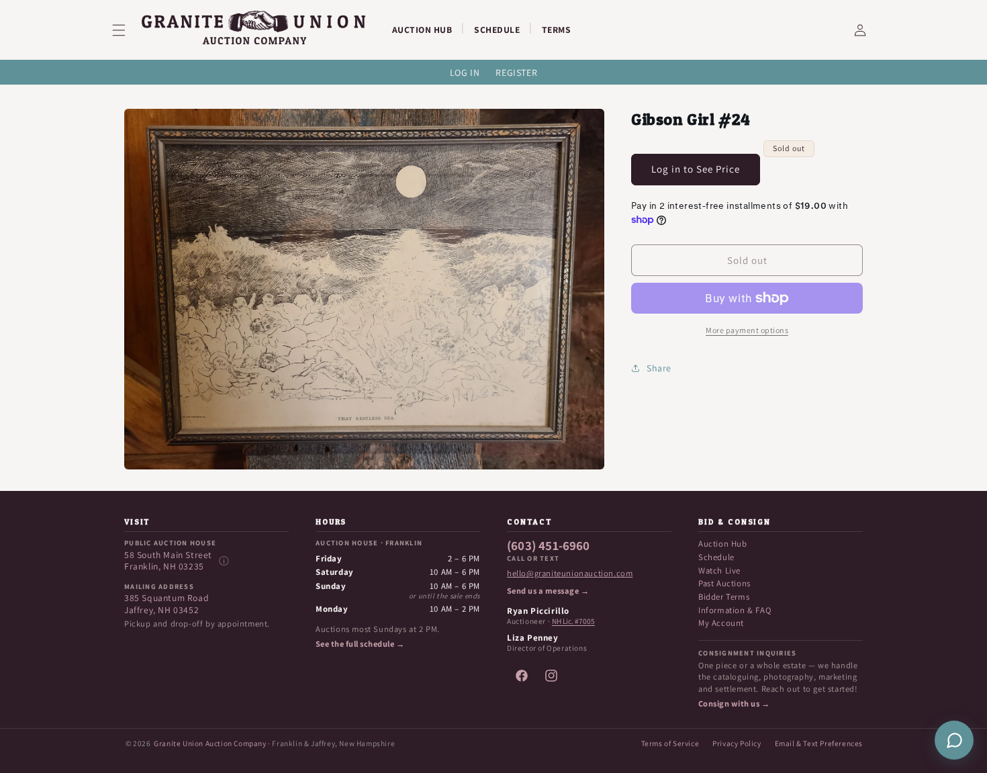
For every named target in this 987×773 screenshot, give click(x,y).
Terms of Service (670, 743)
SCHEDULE (497, 30)
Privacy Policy (736, 743)
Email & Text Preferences (819, 743)
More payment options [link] (747, 330)
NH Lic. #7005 (573, 621)
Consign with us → (733, 703)
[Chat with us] (954, 740)
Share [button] (659, 368)
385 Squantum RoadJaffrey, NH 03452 (166, 604)
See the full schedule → (360, 644)
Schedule (716, 557)
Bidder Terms (723, 596)
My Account (721, 623)
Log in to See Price (695, 169)
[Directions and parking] (223, 560)
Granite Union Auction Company (210, 743)
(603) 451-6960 (548, 546)
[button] (127, 30)
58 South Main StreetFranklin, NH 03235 (168, 561)
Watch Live (719, 570)
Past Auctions (724, 583)
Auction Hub (722, 543)
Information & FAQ (734, 610)
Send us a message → (548, 591)
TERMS (556, 30)
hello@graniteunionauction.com (569, 573)
